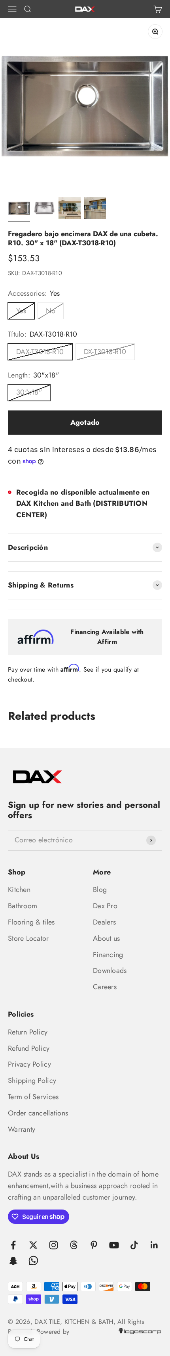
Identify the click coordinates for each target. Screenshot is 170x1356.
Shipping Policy (32, 1080)
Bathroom (22, 906)
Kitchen (19, 889)
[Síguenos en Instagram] (53, 1245)
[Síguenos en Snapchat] (13, 1260)
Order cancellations (38, 1113)
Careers (105, 987)
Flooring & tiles (31, 922)
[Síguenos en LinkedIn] (154, 1245)
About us (106, 938)
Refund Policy (29, 1048)
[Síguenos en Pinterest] (94, 1245)
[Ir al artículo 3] (70, 209)
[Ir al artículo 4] (95, 209)
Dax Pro (105, 906)
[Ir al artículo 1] (19, 209)
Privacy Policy (29, 1064)
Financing (108, 955)
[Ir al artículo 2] (44, 209)
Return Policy (28, 1032)
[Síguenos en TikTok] (134, 1245)
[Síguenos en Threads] (73, 1245)
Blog (100, 889)
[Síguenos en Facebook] (13, 1245)
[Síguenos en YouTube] (114, 1245)
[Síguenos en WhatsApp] (33, 1260)
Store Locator (28, 938)
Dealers (104, 922)
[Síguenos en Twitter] (33, 1245)
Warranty (21, 1129)
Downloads (110, 970)
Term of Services (33, 1097)
